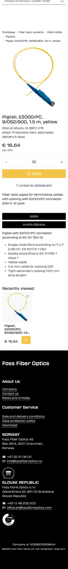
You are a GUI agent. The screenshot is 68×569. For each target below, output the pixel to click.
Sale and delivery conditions (23, 416)
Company (9, 389)
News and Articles (16, 398)
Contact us (10, 393)
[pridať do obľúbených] (27, 297)
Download (9, 425)
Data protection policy (18, 421)
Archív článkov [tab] (34, 224)
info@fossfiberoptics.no (24, 461)
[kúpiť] (26, 340)
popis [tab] (34, 216)
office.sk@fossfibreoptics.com (29, 507)
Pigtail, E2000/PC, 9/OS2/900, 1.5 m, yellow (16, 329)
